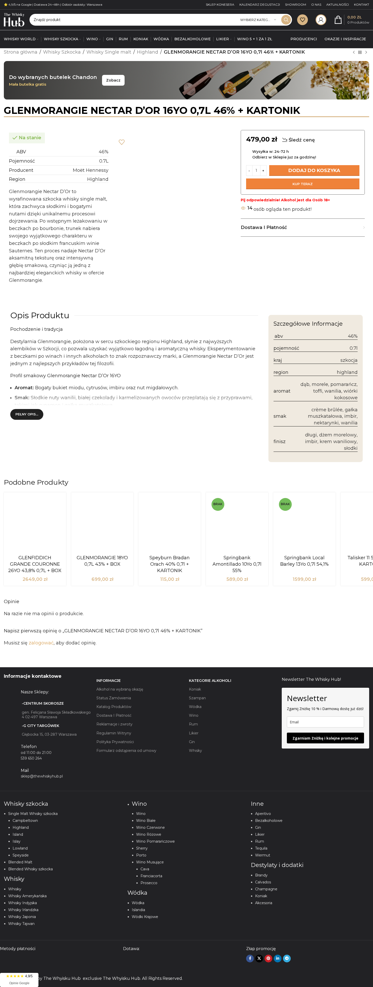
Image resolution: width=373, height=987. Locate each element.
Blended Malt (20, 862)
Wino (193, 715)
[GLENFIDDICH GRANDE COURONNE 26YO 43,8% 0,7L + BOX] (35, 524)
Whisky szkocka (26, 803)
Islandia (138, 910)
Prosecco (148, 883)
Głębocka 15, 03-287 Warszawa (49, 734)
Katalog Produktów (113, 706)
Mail (25, 770)
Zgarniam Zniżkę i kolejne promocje (325, 738)
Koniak (195, 689)
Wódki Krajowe (145, 916)
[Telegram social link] (287, 958)
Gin (192, 742)
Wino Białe (146, 820)
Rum (193, 724)
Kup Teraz (303, 184)
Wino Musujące (150, 862)
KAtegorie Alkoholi (210, 680)
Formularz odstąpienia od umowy (126, 750)
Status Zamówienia (113, 698)
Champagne (266, 889)
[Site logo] (14, 19)
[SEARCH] (286, 20)
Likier (193, 733)
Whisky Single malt (108, 52)
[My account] (321, 20)
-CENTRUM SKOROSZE (43, 703)
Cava (144, 869)
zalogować (41, 643)
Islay (17, 841)
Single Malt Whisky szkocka (33, 813)
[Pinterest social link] (268, 958)
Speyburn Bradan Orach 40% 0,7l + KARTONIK (169, 564)
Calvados (263, 882)
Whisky (195, 750)
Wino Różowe (148, 834)
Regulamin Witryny (113, 733)
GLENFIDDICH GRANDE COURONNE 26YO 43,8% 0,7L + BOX (35, 564)
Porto (141, 855)
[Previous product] (354, 52)
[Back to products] (360, 52)
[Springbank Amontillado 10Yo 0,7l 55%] (237, 524)
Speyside (21, 855)
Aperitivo (263, 813)
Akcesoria (263, 903)
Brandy (261, 875)
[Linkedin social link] (277, 958)
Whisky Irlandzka (23, 910)
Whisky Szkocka (62, 52)
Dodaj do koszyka (314, 170)
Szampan (197, 698)
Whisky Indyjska (22, 903)
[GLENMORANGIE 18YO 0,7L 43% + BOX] (102, 524)
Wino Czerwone (150, 827)
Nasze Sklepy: (35, 692)
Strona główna (20, 52)
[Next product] (366, 52)
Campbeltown (25, 820)
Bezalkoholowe (269, 820)
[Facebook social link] (250, 958)
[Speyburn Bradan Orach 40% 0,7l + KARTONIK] (169, 524)
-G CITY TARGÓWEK (40, 725)
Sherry (142, 848)
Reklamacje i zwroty (114, 724)
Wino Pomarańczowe (155, 841)
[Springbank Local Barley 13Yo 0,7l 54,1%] (304, 524)
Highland (147, 52)
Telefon (29, 746)
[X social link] (259, 958)
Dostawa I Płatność (114, 715)
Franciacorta (151, 876)
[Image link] (61, 961)
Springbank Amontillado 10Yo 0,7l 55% (237, 564)
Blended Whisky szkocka (30, 869)
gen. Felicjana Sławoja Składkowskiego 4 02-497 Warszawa (56, 714)
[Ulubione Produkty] (302, 20)
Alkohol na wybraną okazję (119, 689)
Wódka (195, 706)
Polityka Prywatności (115, 742)
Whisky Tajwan (21, 923)
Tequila (261, 848)
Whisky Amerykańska (27, 896)
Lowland (20, 848)
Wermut (262, 855)
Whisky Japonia (22, 916)
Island (18, 834)
